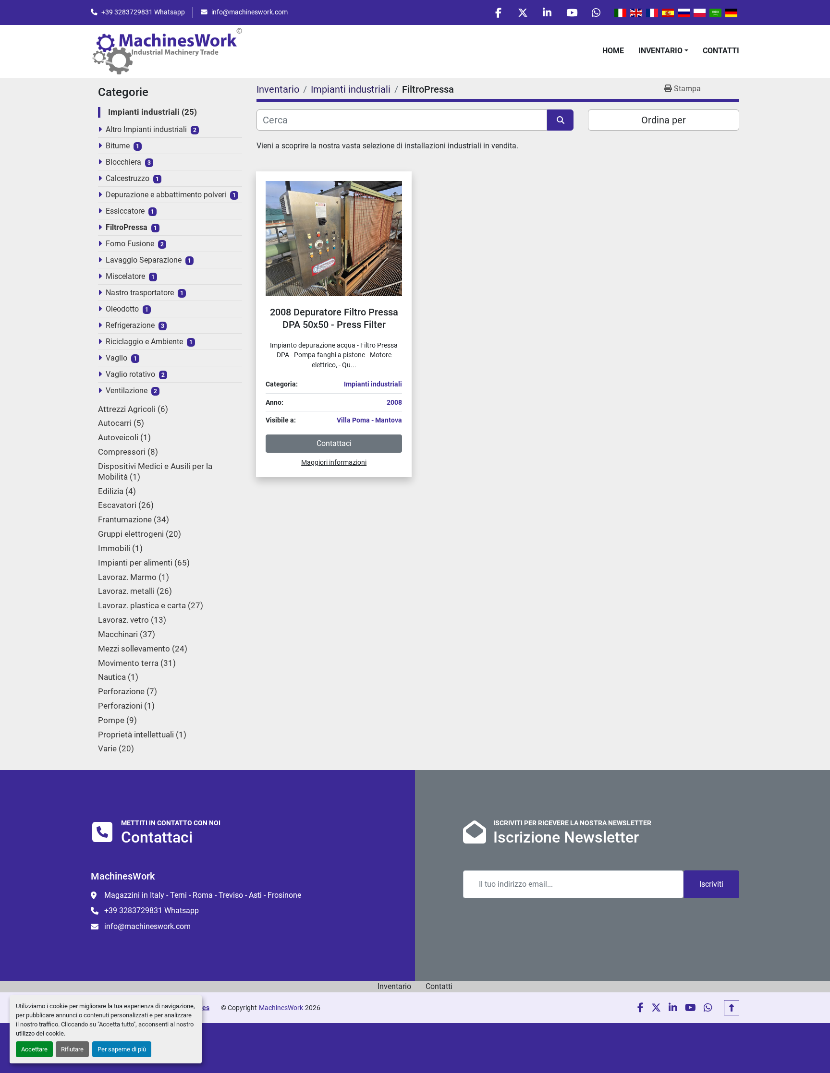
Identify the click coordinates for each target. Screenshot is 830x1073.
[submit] (560, 120)
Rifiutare (72, 1049)
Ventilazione (126, 390)
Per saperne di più (122, 1049)
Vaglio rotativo (130, 374)
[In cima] (731, 1007)
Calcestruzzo (127, 178)
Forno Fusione (130, 243)
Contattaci (334, 443)
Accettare (34, 1049)
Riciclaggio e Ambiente (144, 341)
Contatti (721, 50)
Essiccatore (125, 211)
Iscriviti (711, 884)
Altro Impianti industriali (146, 129)
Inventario (660, 50)
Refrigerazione (130, 325)
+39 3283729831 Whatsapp (143, 12)
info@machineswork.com (249, 12)
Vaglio (116, 357)
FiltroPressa (126, 227)
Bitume (118, 145)
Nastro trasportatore (140, 292)
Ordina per (663, 120)
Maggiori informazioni (333, 462)
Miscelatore (125, 276)
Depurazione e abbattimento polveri (166, 194)
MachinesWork (281, 1008)
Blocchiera (123, 162)
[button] (663, 51)
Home (613, 50)
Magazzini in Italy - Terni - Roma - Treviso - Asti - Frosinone (202, 895)
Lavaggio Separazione (144, 260)
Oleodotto (122, 308)
